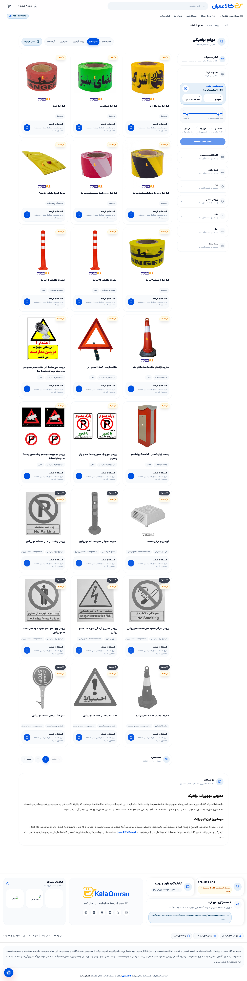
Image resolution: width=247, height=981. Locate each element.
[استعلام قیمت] (131, 127)
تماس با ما (46, 936)
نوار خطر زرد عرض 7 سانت (157, 280)
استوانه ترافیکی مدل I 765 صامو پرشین (98, 541)
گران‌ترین (51, 41)
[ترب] (15, 898)
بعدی (29, 759)
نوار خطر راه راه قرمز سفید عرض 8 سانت (99, 193)
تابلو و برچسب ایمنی (107, 377)
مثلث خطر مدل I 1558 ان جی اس (102, 367)
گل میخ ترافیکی (161, 551)
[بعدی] (9, 899)
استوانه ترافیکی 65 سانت (53, 280)
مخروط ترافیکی (161, 377)
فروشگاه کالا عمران (126, 832)
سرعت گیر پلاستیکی (55, 203)
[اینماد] (54, 898)
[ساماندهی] (34, 898)
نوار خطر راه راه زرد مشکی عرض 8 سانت (151, 193)
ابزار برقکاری (110, 638)
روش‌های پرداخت (204, 936)
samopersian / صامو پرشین (139, 551)
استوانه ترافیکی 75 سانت (105, 280)
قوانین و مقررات (11, 936)
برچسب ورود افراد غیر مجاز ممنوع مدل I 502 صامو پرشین (44, 631)
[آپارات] (86, 912)
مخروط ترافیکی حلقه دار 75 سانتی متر (151, 367)
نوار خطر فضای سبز (108, 106)
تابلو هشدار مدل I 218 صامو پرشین (48, 716)
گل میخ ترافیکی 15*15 (158, 541)
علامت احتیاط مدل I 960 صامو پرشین (100, 716)
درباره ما (58, 936)
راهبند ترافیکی (161, 464)
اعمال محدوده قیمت (203, 141)
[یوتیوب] (102, 912)
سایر (95, 290)
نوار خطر (164, 116)
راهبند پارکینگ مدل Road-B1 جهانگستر (150, 454)
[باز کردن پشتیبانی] (8, 972)
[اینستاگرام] (126, 912)
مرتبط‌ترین (106, 41)
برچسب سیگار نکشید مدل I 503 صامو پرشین (148, 629)
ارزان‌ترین (64, 41)
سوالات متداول (30, 936)
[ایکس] (118, 912)
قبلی (54, 759)
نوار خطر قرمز (59, 106)
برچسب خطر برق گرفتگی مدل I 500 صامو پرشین (98, 631)
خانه (226, 25)
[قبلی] (60, 899)
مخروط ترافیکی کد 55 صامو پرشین (152, 716)
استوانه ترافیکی (108, 290)
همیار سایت (85, 976)
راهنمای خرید (179, 936)
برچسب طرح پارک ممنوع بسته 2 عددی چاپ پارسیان (97, 456)
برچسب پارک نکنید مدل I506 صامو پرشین (45, 541)
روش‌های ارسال (230, 936)
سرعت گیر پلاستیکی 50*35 (52, 193)
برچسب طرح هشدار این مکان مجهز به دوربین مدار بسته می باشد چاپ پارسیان (44, 369)
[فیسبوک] (94, 912)
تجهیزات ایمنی (213, 25)
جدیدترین (93, 41)
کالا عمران (126, 976)
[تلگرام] (110, 912)
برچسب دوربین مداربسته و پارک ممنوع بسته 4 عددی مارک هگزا (44, 456)
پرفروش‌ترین (78, 41)
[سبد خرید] (9, 6)
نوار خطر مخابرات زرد (159, 106)
